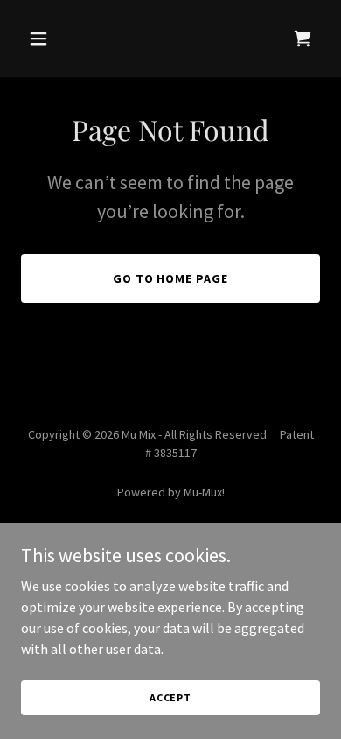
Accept (170, 697)
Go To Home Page (171, 278)
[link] (302, 38)
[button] (43, 38)
